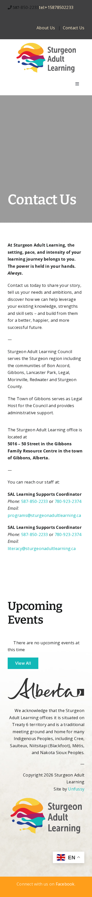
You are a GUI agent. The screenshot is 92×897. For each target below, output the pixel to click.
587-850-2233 (34, 501)
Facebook (65, 884)
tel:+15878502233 (56, 7)
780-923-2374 (68, 501)
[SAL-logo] (46, 44)
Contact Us (73, 28)
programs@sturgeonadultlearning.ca (44, 515)
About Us (46, 28)
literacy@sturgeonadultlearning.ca (42, 548)
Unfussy (76, 789)
